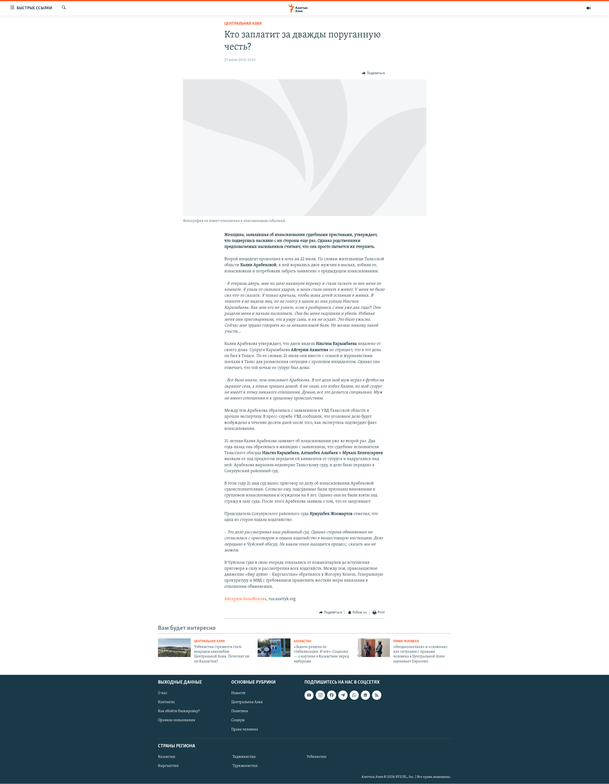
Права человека (406, 641)
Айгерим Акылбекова (245, 599)
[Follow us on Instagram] (320, 695)
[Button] (373, 73)
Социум (238, 720)
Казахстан (302, 641)
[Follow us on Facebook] (331, 695)
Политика (239, 711)
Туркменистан (245, 766)
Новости (238, 693)
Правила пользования (176, 720)
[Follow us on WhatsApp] (354, 695)
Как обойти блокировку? (179, 711)
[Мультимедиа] (588, 8)
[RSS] (376, 695)
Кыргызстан (168, 766)
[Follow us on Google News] (365, 695)
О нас (162, 693)
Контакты (166, 702)
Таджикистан (244, 757)
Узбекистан (316, 757)
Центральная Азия (243, 24)
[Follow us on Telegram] (342, 695)
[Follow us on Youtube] (309, 695)
